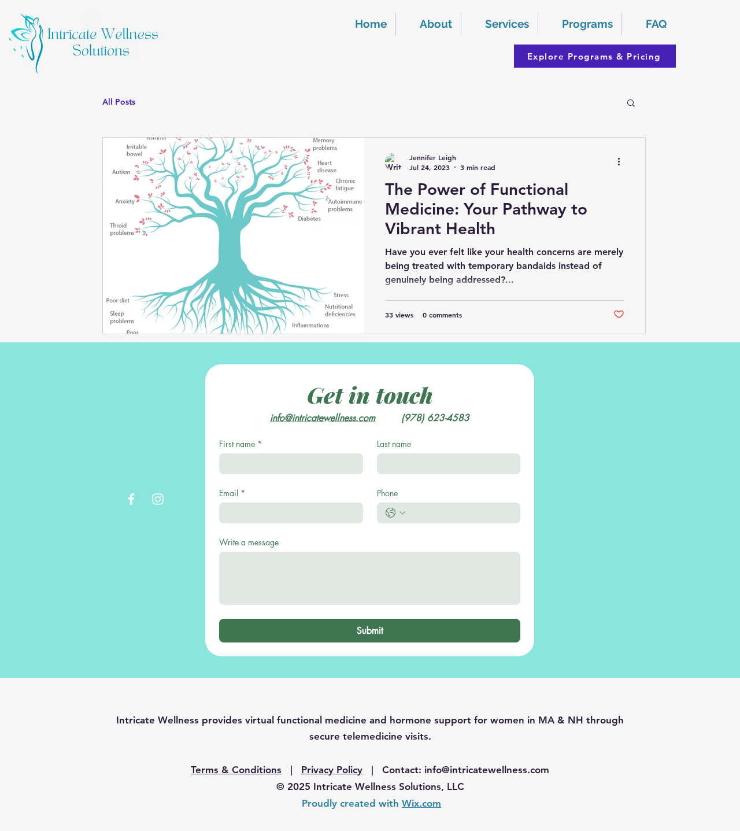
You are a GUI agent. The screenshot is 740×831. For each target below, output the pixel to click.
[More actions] (623, 162)
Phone (387, 493)
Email (232, 493)
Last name (394, 444)
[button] (579, 24)
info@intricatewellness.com (486, 769)
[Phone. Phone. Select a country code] (395, 513)
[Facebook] (131, 499)
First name (240, 444)
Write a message (249, 542)
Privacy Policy (331, 769)
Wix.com (421, 803)
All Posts (118, 102)
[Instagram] (157, 499)
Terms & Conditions (236, 769)
